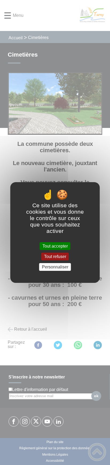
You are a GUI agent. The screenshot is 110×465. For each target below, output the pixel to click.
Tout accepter (55, 246)
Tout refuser (55, 256)
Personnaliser (55, 267)
